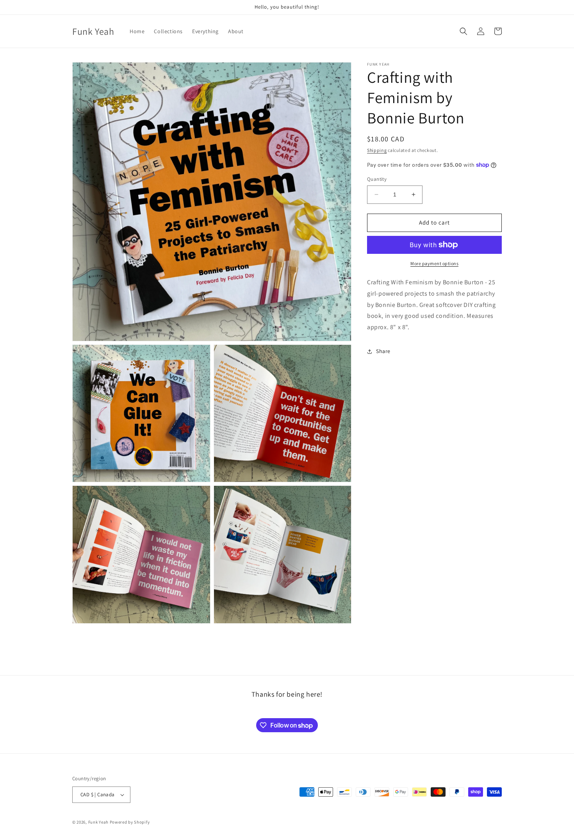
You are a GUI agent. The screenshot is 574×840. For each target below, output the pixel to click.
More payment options (434, 263)
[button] (463, 31)
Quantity (377, 179)
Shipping (377, 150)
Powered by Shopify (130, 822)
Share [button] (383, 351)
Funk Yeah (98, 822)
